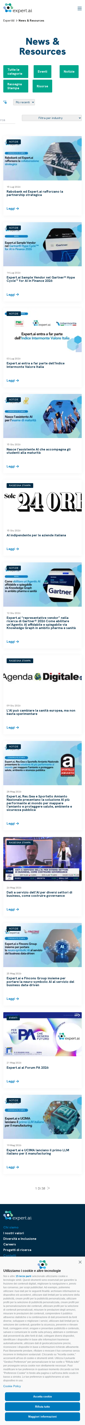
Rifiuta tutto (42, 1406)
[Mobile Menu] (80, 8)
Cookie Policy (12, 1386)
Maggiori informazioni (42, 1416)
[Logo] (17, 8)
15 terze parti (23, 1276)
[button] (80, 1262)
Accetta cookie (42, 1396)
